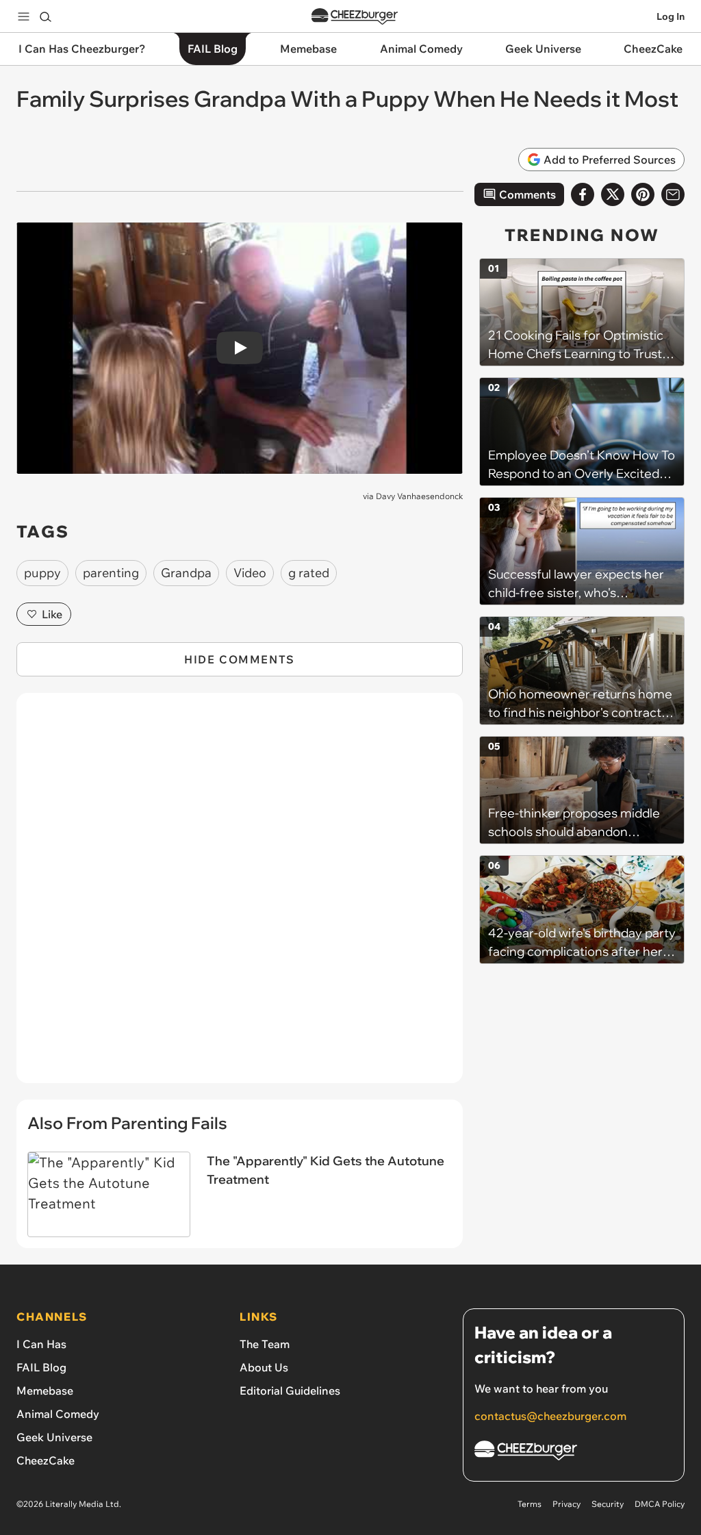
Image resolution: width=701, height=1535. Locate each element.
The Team (265, 1344)
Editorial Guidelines (290, 1390)
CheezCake (45, 1460)
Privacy (566, 1504)
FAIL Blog (41, 1367)
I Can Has (41, 1344)
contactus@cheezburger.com (550, 1416)
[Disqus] (239, 895)
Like (52, 614)
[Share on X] (612, 194)
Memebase (44, 1390)
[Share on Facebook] (582, 194)
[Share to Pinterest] (642, 194)
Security (607, 1504)
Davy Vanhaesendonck (419, 496)
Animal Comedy (57, 1414)
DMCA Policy (660, 1504)
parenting (111, 573)
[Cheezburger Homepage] (354, 17)
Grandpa (186, 573)
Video (249, 573)
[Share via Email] (673, 194)
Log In (671, 16)
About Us (264, 1367)
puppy (42, 573)
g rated (308, 573)
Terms (529, 1504)
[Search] (45, 16)
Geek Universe (54, 1437)
